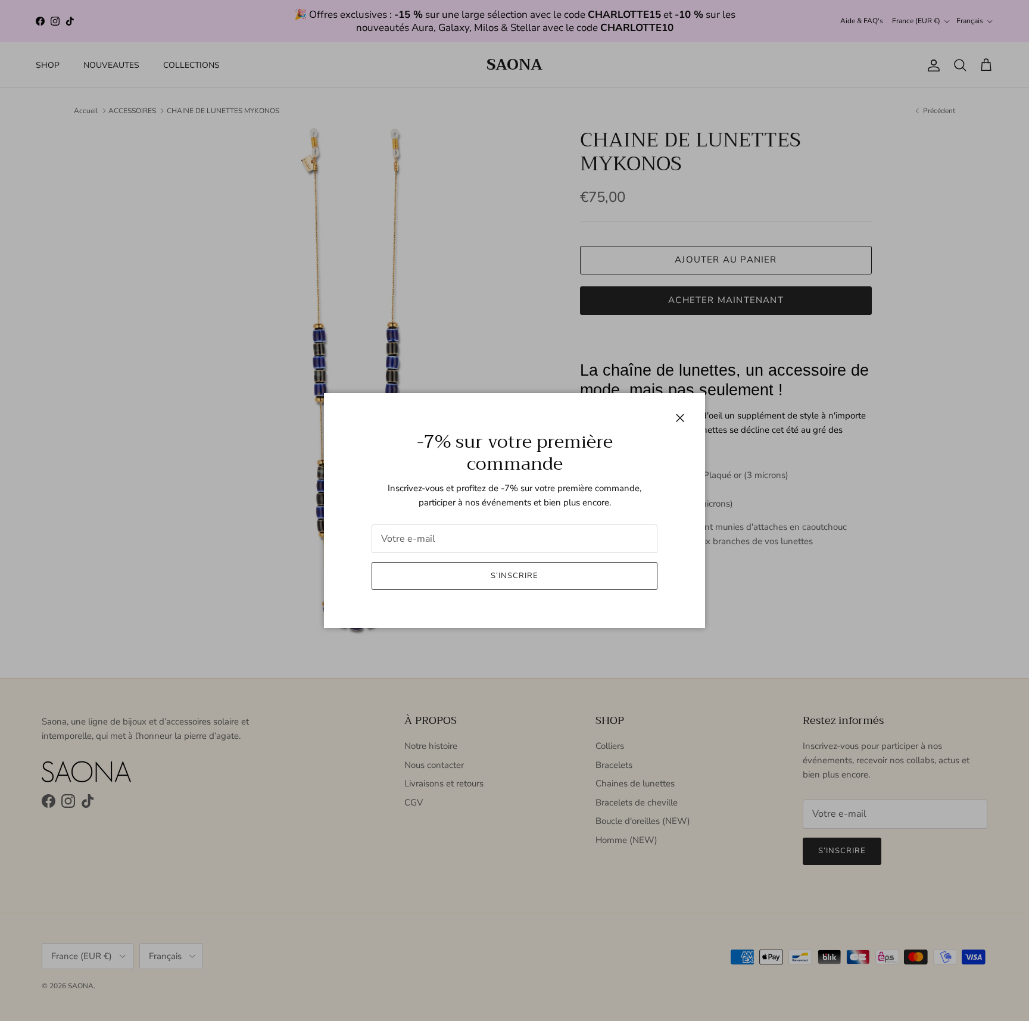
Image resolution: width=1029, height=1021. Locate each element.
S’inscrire (514, 575)
